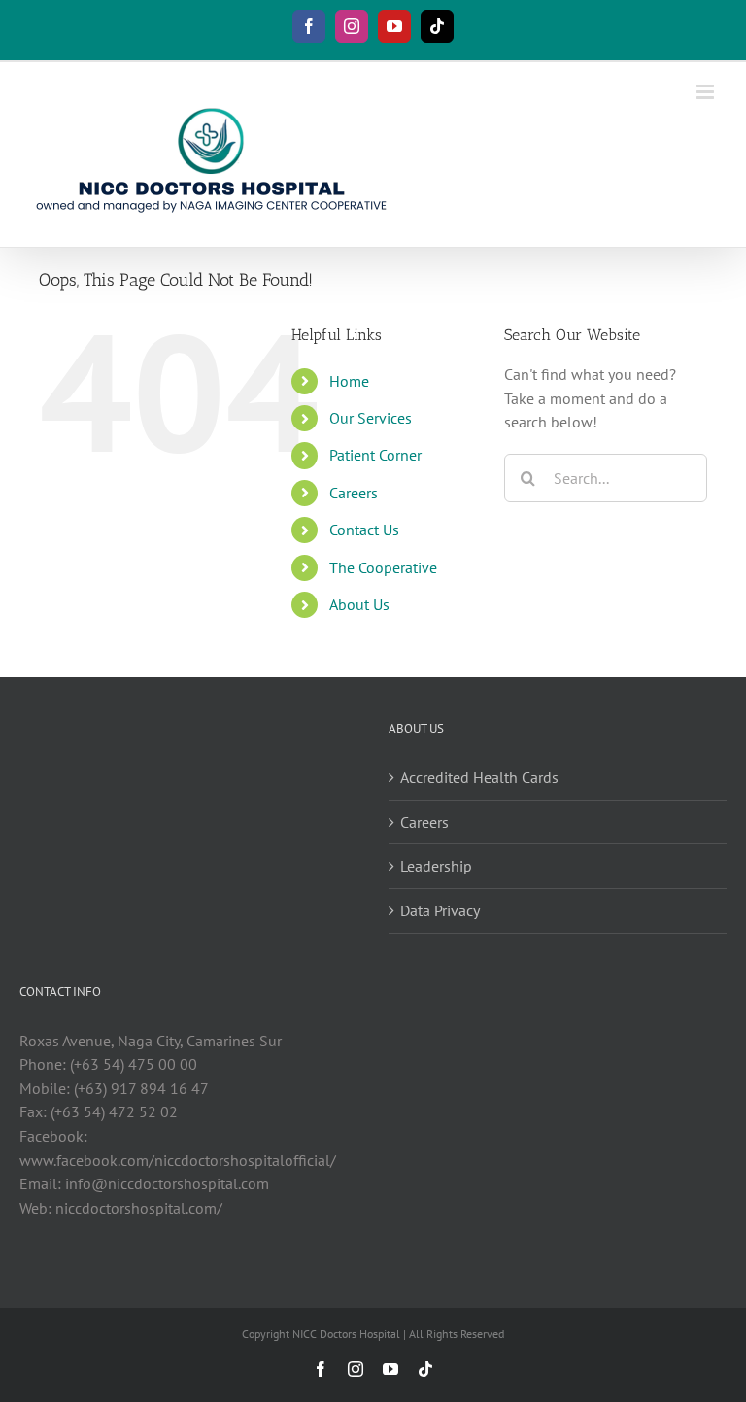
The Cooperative (383, 567)
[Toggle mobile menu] (706, 92)
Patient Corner (375, 454)
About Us (359, 604)
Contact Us (364, 529)
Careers (353, 492)
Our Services (370, 417)
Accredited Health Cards (479, 777)
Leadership (436, 865)
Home (349, 381)
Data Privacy (440, 910)
